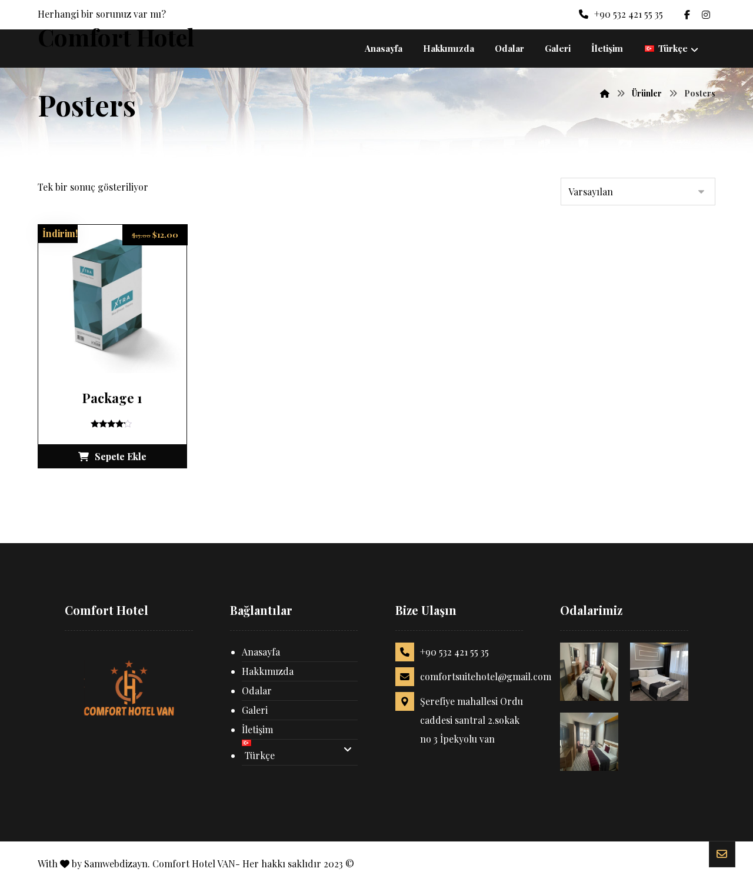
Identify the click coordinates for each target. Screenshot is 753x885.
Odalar (257, 690)
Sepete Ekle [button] (120, 456)
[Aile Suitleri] (589, 742)
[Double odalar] (659, 672)
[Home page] (604, 93)
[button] (687, 14)
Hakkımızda (268, 671)
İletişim (257, 729)
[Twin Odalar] (589, 672)
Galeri (255, 710)
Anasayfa (261, 652)
